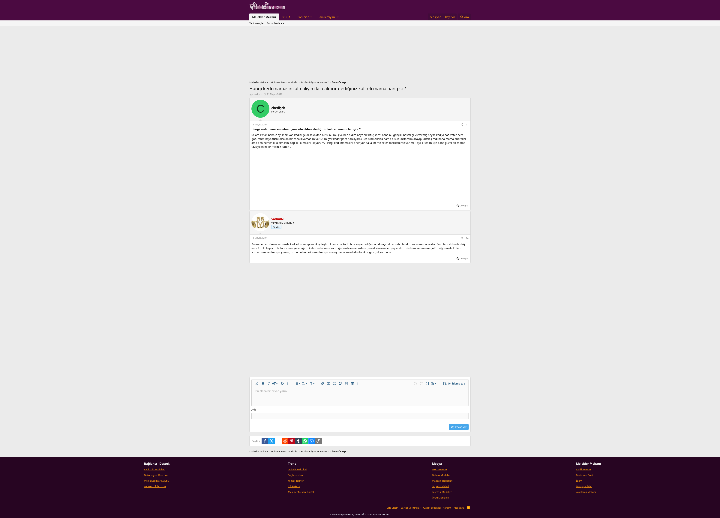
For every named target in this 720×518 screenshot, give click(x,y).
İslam (579, 480)
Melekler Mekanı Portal (301, 492)
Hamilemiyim (326, 17)
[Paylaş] (462, 125)
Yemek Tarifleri (296, 480)
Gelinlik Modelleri (441, 475)
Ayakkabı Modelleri (154, 469)
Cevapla (464, 205)
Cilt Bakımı (294, 486)
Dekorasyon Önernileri (156, 475)
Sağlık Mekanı (583, 469)
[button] (305, 16)
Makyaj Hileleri (584, 486)
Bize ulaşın (392, 507)
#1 (467, 124)
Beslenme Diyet (584, 475)
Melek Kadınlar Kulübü (156, 480)
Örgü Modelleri (440, 486)
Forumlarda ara (275, 23)
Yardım (447, 507)
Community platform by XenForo (360, 514)
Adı (253, 409)
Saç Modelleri (295, 475)
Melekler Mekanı (264, 17)
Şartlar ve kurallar (410, 507)
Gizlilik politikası (432, 507)
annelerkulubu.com (155, 486)
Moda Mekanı (439, 469)
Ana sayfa (459, 507)
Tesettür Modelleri (442, 492)
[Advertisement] (360, 54)
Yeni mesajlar (256, 23)
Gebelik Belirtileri (297, 469)
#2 (467, 237)
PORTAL (287, 17)
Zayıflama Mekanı (586, 492)
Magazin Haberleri (442, 480)
